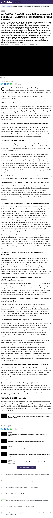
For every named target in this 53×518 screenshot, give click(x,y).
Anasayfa (3, 6)
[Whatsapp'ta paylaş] (11, 84)
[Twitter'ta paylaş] (2, 84)
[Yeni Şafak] (8, 2)
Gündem (8, 6)
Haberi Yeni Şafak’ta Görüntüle (26, 467)
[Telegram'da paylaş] (8, 84)
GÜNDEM (3, 10)
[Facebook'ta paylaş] (5, 84)
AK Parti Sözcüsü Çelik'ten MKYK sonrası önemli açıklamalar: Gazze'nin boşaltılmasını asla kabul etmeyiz (30, 6)
